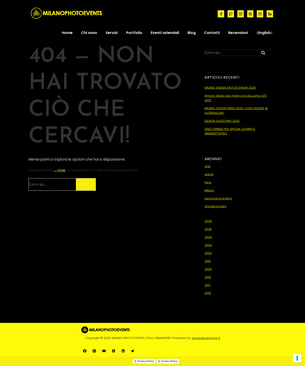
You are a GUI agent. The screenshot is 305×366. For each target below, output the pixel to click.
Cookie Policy (169, 361)
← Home (60, 170)
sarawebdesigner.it (206, 338)
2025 (208, 229)
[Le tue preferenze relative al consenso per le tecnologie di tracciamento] (297, 358)
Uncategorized (215, 206)
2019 (208, 277)
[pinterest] (250, 13)
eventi (209, 174)
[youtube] (260, 13)
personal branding (218, 198)
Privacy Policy (145, 361)
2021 (208, 261)
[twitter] (231, 13)
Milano (209, 190)
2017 (208, 285)
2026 (208, 221)
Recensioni (238, 32)
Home (67, 32)
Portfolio (134, 32)
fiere (208, 182)
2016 (208, 293)
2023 (208, 245)
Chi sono (89, 32)
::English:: (264, 32)
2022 (208, 253)
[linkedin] (270, 13)
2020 (208, 269)
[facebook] (221, 13)
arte (208, 166)
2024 (208, 237)
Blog (192, 32)
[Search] (86, 184)
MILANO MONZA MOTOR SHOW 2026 (230, 88)
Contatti (212, 32)
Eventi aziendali (165, 32)
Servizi (112, 32)
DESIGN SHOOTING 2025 (222, 121)
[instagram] (240, 13)
